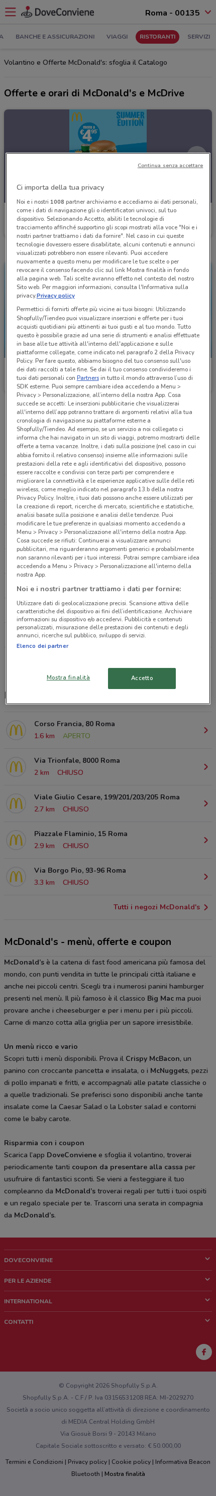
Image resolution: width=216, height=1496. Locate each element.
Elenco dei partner (42, 646)
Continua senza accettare (170, 165)
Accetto (142, 678)
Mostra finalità (68, 677)
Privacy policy (56, 296)
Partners (88, 378)
